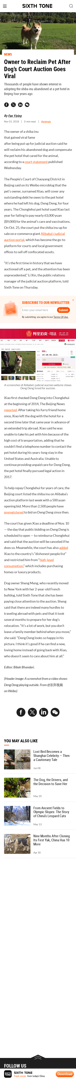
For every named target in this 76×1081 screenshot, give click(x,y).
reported (10, 410)
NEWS (8, 54)
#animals (46, 121)
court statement (36, 162)
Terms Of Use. (60, 317)
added (63, 548)
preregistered (14, 512)
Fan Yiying (15, 115)
